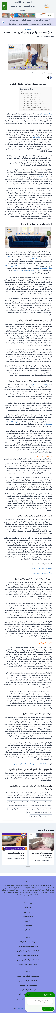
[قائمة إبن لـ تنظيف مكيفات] (26, 20)
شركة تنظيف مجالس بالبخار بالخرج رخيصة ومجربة (35, 99)
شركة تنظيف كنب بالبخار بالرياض (28, 946)
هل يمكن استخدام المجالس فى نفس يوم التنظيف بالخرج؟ (36, 109)
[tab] (29, 866)
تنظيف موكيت (14, 266)
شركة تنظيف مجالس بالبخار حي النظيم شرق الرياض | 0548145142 (42, 855)
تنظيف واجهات (28, 921)
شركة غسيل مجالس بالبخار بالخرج (31, 105)
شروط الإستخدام (19, 2)
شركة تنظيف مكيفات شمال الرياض (28, 976)
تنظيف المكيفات (19, 270)
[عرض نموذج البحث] (3, 22)
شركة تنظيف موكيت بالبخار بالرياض (28, 960)
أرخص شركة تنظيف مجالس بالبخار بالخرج (33, 97)
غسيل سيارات (28, 930)
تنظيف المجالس (39, 176)
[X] (48, 77)
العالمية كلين (36, 137)
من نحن (22, 10)
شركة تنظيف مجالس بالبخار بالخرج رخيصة (18, 808)
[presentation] (41, 841)
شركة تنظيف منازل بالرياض (28, 942)
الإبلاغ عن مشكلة (16, 6)
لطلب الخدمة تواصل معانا (4, 6)
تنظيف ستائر (23, 266)
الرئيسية (29, 2)
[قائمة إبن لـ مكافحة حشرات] (45, 24)
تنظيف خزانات (29, 270)
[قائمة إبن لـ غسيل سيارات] (14, 20)
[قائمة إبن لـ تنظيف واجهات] (23, 24)
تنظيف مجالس (28, 29)
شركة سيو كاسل (22, 1008)
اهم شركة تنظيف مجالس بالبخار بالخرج (41, 808)
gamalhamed (47, 36)
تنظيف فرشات (42, 268)
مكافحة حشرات (28, 916)
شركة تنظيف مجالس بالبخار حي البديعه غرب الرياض (30, 763)
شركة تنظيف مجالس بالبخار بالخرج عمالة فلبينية (39, 812)
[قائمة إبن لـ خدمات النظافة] (38, 20)
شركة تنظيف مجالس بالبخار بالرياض (28, 951)
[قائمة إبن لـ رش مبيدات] (34, 24)
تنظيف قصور (44, 259)
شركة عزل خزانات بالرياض (28, 989)
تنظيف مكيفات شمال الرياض (28, 964)
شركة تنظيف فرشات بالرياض (28, 980)
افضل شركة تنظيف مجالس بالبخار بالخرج (33, 95)
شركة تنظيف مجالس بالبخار (41, 384)
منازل (9, 256)
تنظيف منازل (28, 912)
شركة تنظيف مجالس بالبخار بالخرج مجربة (40, 816)
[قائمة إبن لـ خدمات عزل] (11, 24)
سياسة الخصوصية (29, 6)
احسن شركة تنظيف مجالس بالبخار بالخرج (33, 101)
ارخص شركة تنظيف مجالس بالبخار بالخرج (17, 801)
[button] (28, 995)
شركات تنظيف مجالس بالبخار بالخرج (31, 93)
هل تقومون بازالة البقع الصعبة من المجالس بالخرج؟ (35, 107)
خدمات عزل (28, 925)
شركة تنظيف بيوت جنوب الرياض (42, 573)
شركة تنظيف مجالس (45, 114)
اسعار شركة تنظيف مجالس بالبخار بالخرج (40, 805)
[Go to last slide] (52, 849)
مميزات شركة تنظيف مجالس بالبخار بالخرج (33, 103)
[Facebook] (51, 77)
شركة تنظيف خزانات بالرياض (28, 985)
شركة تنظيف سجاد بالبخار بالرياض (28, 955)
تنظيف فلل (35, 259)
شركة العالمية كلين (45, 885)
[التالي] (4, 849)
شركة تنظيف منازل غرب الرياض (42, 568)
